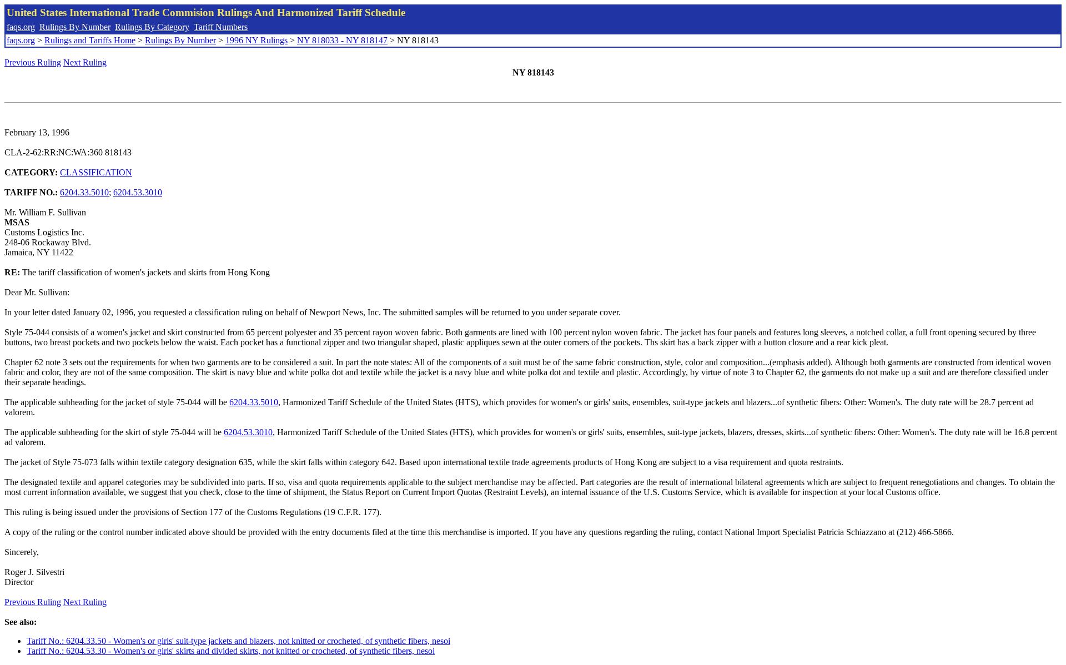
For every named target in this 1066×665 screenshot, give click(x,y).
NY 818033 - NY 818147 (342, 40)
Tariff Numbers (221, 27)
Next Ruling (85, 62)
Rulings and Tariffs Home (89, 40)
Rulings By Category (152, 27)
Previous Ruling (32, 62)
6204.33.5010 (84, 192)
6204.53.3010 (137, 192)
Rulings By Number (74, 27)
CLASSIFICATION (96, 172)
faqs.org (21, 27)
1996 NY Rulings (256, 40)
